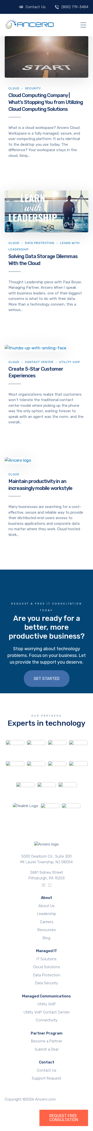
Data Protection (39, 243)
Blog (46, 938)
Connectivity (47, 1020)
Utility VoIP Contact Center (47, 1012)
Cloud (13, 88)
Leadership (46, 914)
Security (33, 88)
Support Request (46, 1078)
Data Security (46, 983)
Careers (46, 922)
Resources (46, 930)
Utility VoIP (69, 362)
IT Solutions (46, 959)
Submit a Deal (46, 1049)
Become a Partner (46, 1041)
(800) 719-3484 (75, 7)
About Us (46, 906)
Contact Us (36, 7)
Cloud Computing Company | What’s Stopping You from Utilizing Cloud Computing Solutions (45, 102)
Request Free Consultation (63, 1118)
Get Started (47, 678)
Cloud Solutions (46, 967)
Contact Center (39, 362)
